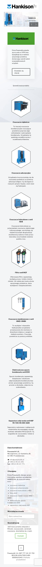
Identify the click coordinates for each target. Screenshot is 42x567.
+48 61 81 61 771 (18, 464)
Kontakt (20, 536)
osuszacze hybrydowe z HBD (21, 490)
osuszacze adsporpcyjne (19, 488)
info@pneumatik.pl (17, 460)
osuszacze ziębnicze (17, 485)
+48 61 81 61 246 (17, 462)
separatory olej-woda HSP (20, 505)
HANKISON (32, 18)
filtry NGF (13, 493)
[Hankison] (21, 6)
